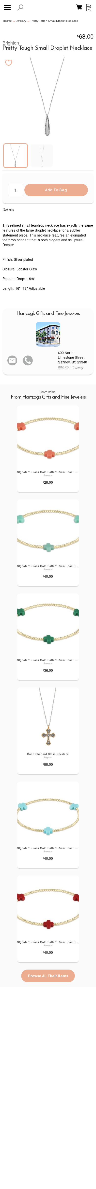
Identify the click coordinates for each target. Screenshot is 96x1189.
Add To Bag (56, 190)
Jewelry (21, 21)
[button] (20, 7)
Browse (7, 21)
